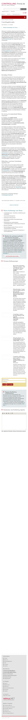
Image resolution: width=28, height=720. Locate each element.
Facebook (6, 664)
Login (25, 12)
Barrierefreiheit (8, 673)
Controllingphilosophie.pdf (7, 195)
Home (3, 19)
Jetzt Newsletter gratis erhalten (12, 256)
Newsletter (6, 689)
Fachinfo (6, 19)
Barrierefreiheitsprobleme (9, 687)
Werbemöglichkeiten (8, 661)
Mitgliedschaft (6, 684)
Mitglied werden (5, 11)
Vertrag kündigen (9, 670)
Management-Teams (7, 50)
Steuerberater (19, 187)
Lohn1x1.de (6, 710)
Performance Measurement (9, 217)
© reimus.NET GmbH (6, 717)
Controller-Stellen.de (8, 705)
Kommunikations (5, 155)
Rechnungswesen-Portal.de (9, 706)
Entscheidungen (8, 39)
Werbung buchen (16, 14)
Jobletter (6, 691)
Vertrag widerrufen (10, 672)
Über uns (6, 659)
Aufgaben (23, 58)
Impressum (7, 678)
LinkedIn (5, 665)
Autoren (8, 14)
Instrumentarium (5, 153)
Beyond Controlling (8, 225)
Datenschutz (7, 677)
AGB (5, 662)
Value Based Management (9, 216)
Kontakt (5, 658)
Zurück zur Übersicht (14, 205)
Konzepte (11, 19)
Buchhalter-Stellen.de (8, 708)
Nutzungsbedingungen (10, 675)
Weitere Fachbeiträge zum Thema (10, 27)
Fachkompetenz (6, 170)
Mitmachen (6, 686)
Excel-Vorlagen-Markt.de (9, 713)
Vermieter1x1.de (7, 711)
